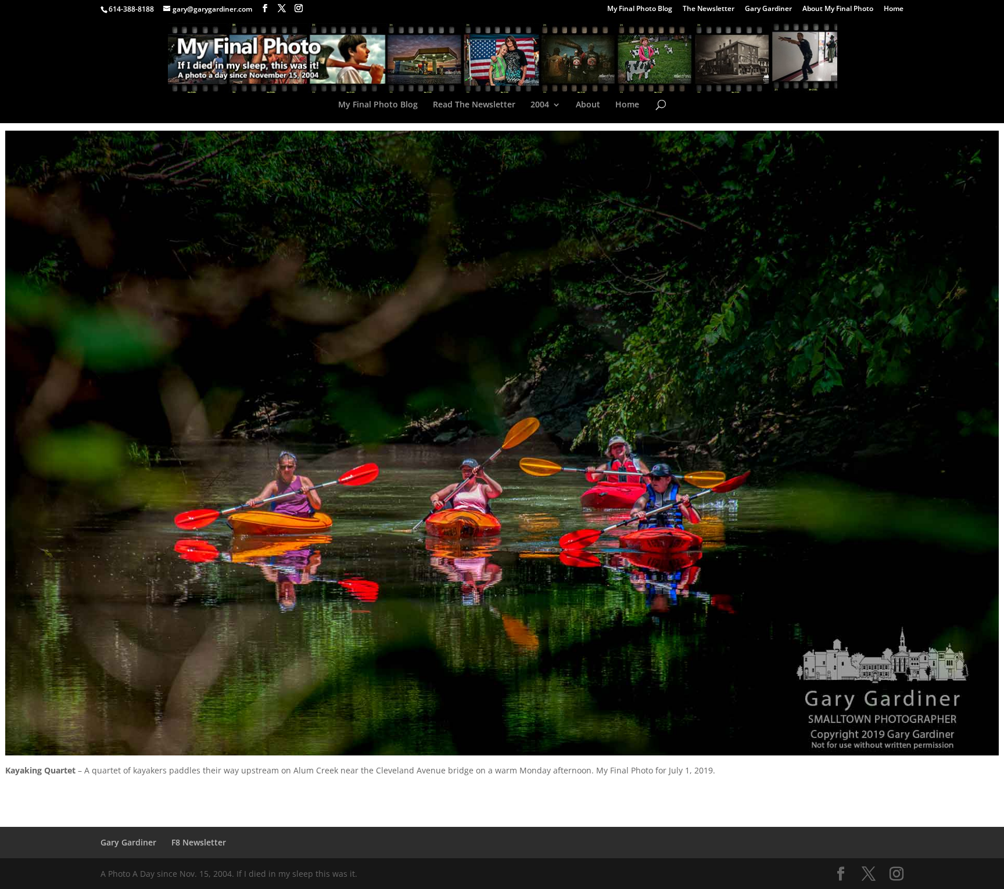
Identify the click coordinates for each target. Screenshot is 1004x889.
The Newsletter (708, 9)
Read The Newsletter (474, 105)
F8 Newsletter (198, 842)
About (588, 105)
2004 (539, 105)
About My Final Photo (837, 9)
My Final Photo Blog (639, 9)
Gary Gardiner (768, 9)
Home (893, 9)
